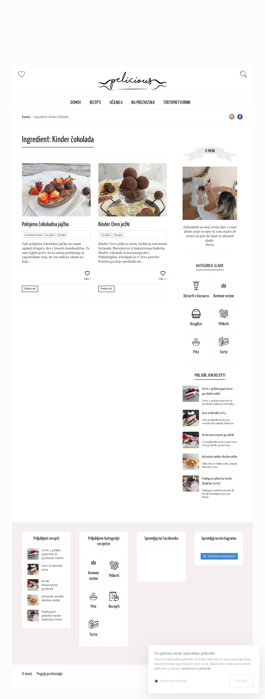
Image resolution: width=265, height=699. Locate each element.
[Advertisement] (116, 27)
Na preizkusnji (142, 102)
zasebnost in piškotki (196, 668)
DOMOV (75, 102)
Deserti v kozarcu (196, 296)
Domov (26, 117)
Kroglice (50, 235)
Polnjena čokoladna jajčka (45, 224)
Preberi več (30, 288)
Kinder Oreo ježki (114, 224)
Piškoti (224, 324)
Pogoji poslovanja (49, 674)
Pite (196, 352)
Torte (224, 352)
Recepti (95, 102)
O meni (27, 674)
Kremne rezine (33, 235)
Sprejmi (241, 681)
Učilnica (116, 102)
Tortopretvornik (177, 102)
